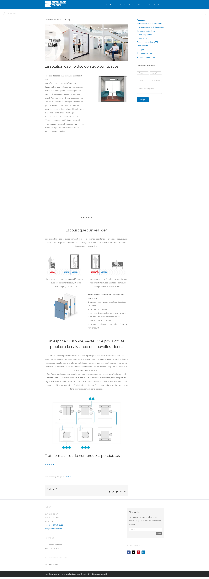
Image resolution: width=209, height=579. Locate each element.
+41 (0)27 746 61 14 (55, 525)
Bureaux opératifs (144, 35)
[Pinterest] (138, 552)
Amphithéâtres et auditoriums (149, 24)
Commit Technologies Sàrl (82, 574)
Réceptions (141, 49)
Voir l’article (49, 464)
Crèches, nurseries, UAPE (147, 42)
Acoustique (141, 20)
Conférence (142, 38)
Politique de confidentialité (99, 574)
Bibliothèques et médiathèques (150, 27)
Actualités (68, 477)
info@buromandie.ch (53, 529)
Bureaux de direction (146, 31)
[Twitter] (133, 552)
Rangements (142, 46)
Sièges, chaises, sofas (146, 57)
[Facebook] (129, 552)
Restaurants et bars (145, 53)
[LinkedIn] (143, 552)
